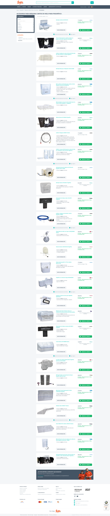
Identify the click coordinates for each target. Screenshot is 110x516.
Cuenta (89, 6)
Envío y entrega (23, 490)
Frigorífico (21, 37)
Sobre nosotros (59, 488)
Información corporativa (60, 490)
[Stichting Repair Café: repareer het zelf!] (78, 490)
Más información (61, 30)
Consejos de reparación (42, 489)
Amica (26, 23)
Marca (18, 6)
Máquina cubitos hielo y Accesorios (25, 38)
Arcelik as (26, 26)
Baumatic (26, 29)
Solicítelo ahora (41, 475)
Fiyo (25, 3)
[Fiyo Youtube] (77, 496)
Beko (26, 30)
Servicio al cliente (83, 6)
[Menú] (108, 501)
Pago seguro (72, 34)
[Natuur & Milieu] (87, 489)
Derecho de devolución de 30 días (61, 34)
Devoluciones (22, 491)
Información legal (30, 514)
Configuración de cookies (60, 494)
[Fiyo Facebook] (75, 496)
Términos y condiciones (53, 514)
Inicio (18, 10)
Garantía (21, 493)
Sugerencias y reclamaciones (25, 494)
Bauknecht (26, 27)
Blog (56, 489)
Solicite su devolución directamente (44, 494)
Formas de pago (23, 489)
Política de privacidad (23, 514)
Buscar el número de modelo (43, 488)
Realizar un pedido (23, 488)
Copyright (35, 514)
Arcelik (26, 24)
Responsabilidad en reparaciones (43, 514)
